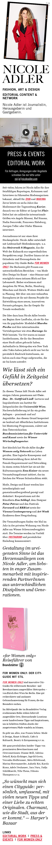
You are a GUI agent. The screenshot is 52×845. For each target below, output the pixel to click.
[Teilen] (48, 4)
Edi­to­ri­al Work (14, 836)
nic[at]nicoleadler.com (26, 179)
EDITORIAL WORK (26, 164)
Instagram (15, 537)
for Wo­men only (29, 840)
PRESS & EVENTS (26, 155)
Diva (28, 199)
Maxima (40, 199)
